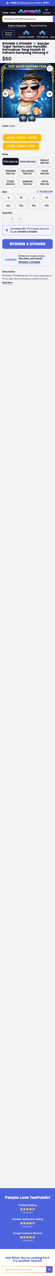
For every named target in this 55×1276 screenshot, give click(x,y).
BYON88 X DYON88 (27, 243)
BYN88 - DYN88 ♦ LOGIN (21, 146)
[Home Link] (29, 11)
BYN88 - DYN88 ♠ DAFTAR (22, 137)
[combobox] (27, 19)
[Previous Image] (5, 94)
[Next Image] (49, 94)
